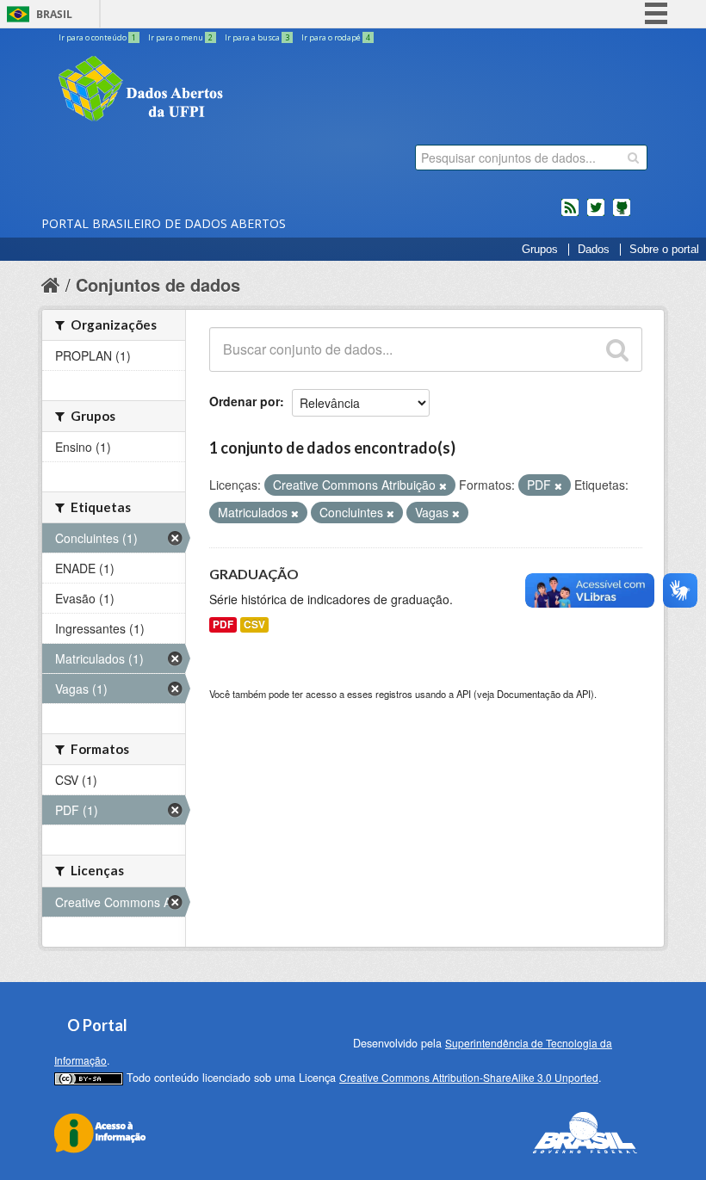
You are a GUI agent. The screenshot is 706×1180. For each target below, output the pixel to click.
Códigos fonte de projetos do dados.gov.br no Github (621, 214)
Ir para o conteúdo (97, 37)
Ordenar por (244, 401)
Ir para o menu (180, 37)
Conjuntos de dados (158, 284)
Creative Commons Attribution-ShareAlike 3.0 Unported (468, 1077)
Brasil (54, 14)
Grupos (540, 250)
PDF (223, 624)
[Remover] (443, 485)
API (463, 694)
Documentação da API (544, 694)
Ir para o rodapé (335, 37)
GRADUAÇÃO (254, 573)
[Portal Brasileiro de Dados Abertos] (244, 90)
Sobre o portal (664, 250)
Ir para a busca (257, 37)
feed (570, 214)
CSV (254, 624)
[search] (633, 157)
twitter (595, 214)
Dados (594, 250)
